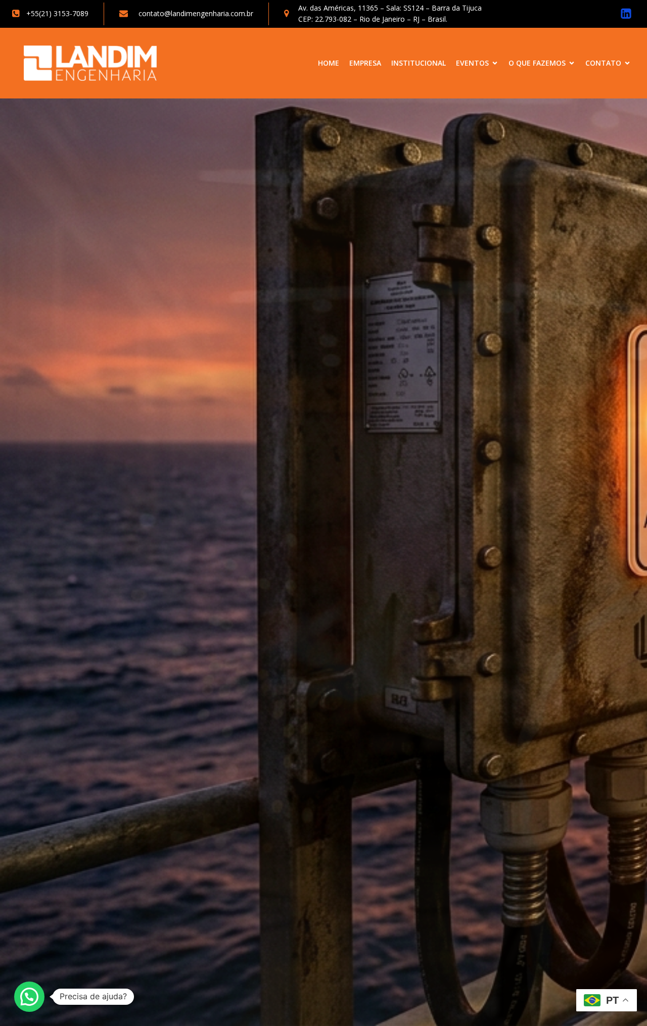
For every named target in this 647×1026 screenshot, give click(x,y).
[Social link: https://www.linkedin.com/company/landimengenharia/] (626, 14)
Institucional (418, 63)
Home (328, 63)
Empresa (365, 63)
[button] (29, 997)
